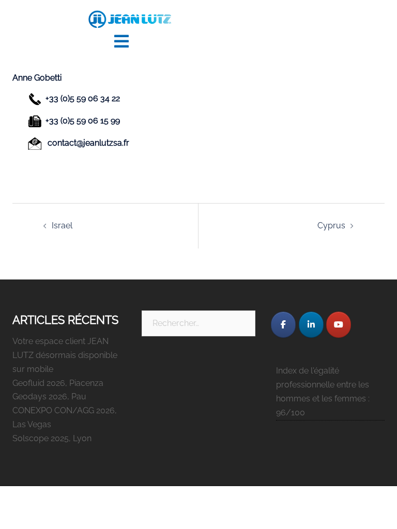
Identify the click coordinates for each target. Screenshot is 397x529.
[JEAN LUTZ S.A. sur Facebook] (283, 325)
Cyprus (331, 225)
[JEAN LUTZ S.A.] (129, 19)
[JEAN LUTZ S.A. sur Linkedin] (311, 325)
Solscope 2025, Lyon (51, 438)
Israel (62, 225)
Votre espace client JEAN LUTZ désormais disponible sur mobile (64, 355)
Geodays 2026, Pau (49, 396)
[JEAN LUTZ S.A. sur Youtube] (338, 325)
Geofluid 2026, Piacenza (57, 383)
